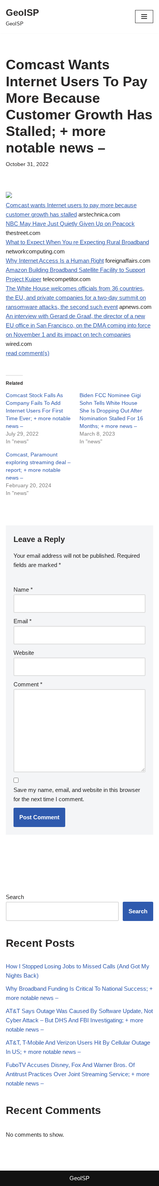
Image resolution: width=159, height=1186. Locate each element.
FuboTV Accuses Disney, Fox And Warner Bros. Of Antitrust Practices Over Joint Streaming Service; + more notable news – (77, 1074)
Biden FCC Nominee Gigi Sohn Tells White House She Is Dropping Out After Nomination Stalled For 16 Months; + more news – (111, 410)
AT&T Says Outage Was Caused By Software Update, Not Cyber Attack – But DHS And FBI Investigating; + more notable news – (79, 1020)
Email (23, 621)
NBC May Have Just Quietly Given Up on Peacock (70, 223)
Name (23, 589)
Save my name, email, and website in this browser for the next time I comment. (77, 794)
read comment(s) (27, 353)
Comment (28, 684)
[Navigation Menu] (144, 16)
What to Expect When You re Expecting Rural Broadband (77, 242)
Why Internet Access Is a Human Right (55, 260)
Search (15, 897)
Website (24, 652)
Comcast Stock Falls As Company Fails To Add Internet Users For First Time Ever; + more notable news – (38, 410)
